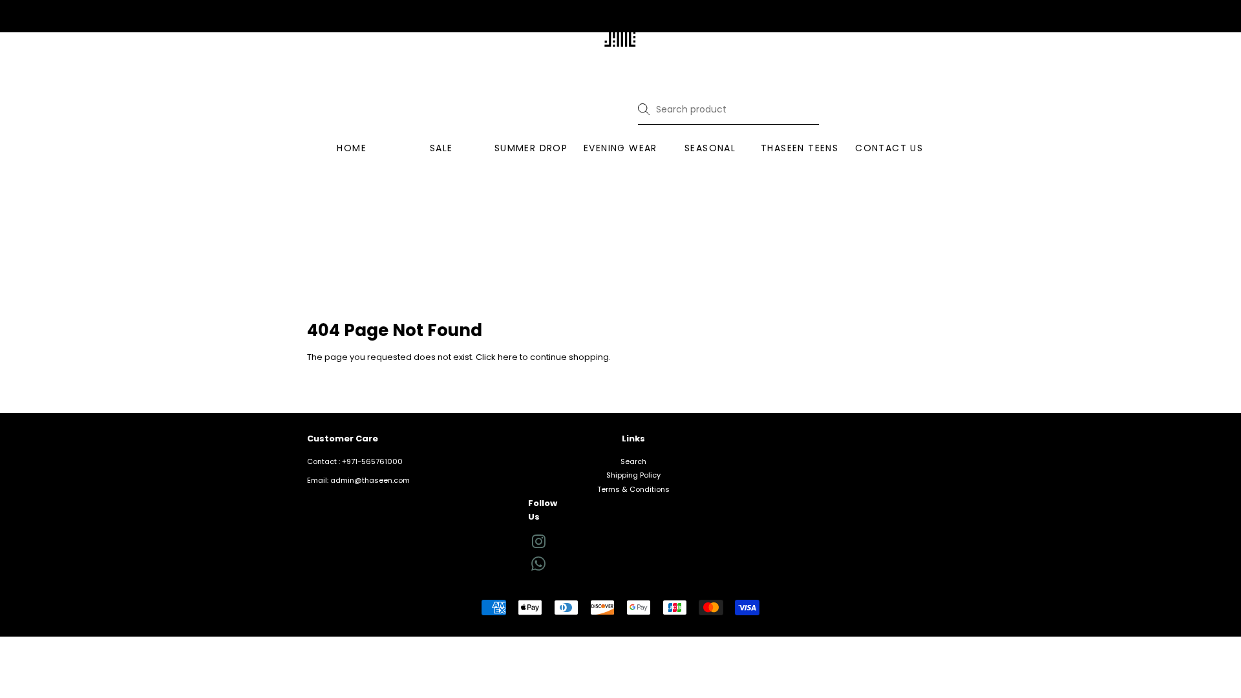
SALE (441, 148)
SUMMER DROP (530, 148)
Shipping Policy (633, 475)
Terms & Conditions (633, 489)
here (508, 357)
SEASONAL (710, 148)
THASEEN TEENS (799, 148)
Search (633, 461)
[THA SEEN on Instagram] (538, 545)
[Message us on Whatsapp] (538, 568)
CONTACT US (889, 148)
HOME (351, 148)
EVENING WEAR (620, 148)
